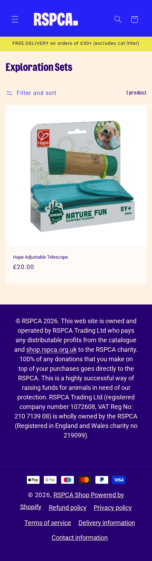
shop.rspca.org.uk (51, 349)
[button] (15, 19)
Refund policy (68, 507)
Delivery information (106, 522)
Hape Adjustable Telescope (40, 256)
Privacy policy (113, 507)
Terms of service (47, 522)
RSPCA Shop (71, 495)
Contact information (80, 537)
